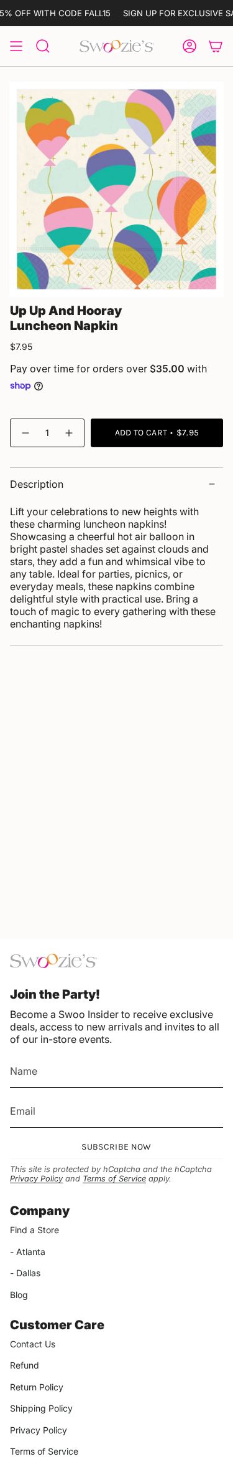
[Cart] (216, 46)
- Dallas (25, 1273)
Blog (19, 1294)
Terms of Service (114, 1178)
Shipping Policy (41, 1408)
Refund (24, 1365)
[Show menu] (16, 46)
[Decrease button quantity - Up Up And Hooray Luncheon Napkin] (25, 433)
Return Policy (36, 1387)
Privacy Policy (36, 1178)
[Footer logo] (53, 961)
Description (36, 484)
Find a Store (34, 1229)
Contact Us (32, 1344)
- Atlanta (27, 1251)
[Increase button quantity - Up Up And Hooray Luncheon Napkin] (70, 433)
